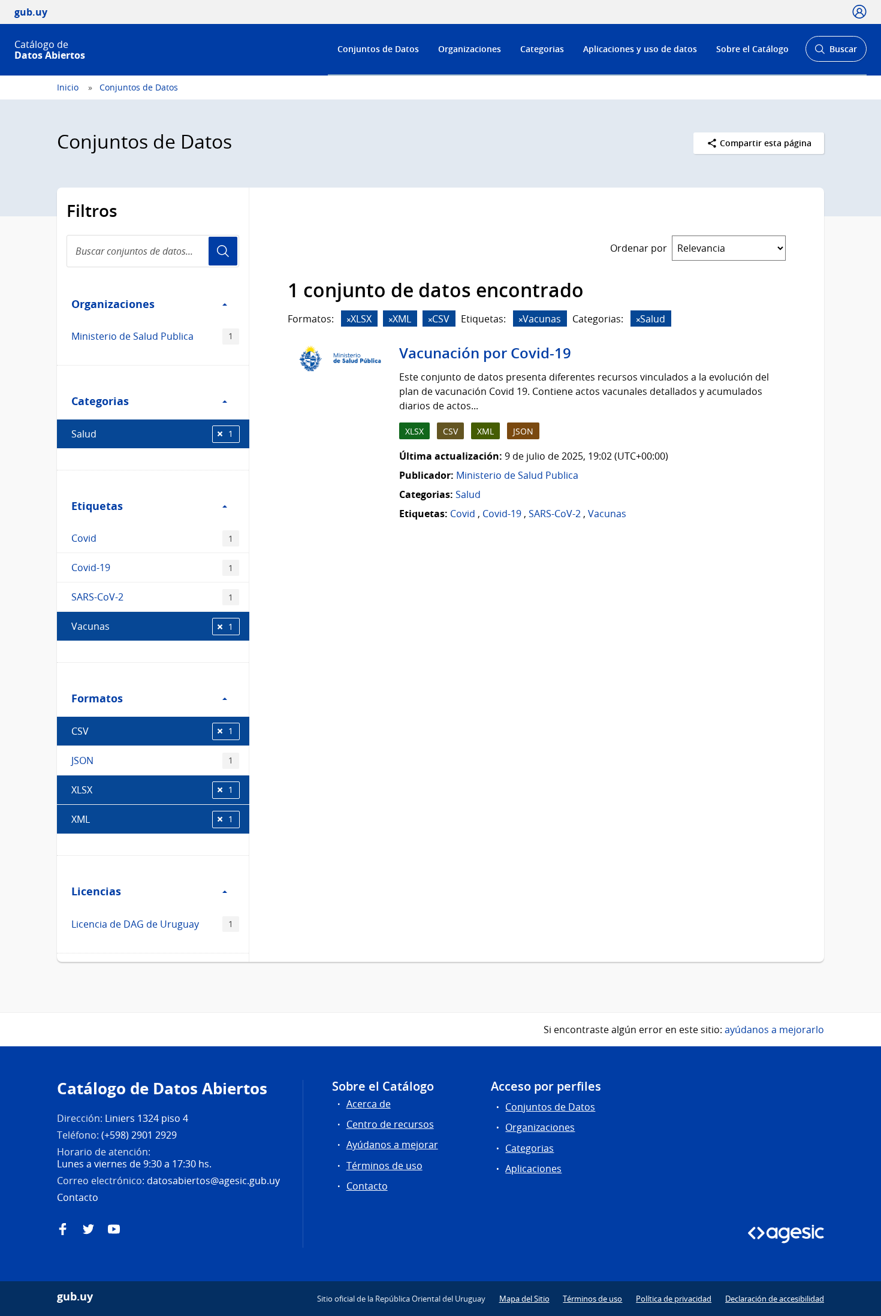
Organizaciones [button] (113, 304)
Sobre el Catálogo (752, 49)
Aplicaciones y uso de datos (640, 49)
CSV (152, 731)
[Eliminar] (349, 319)
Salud (152, 433)
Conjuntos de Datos (378, 49)
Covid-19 (152, 567)
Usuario (223, 251)
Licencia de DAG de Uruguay (152, 924)
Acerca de (368, 1103)
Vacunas (152, 626)
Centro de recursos (390, 1124)
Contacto (367, 1186)
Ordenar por (638, 248)
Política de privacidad (673, 1298)
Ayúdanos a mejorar (392, 1144)
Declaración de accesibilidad (774, 1298)
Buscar (835, 52)
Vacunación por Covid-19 (485, 353)
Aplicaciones (533, 1168)
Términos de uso (384, 1165)
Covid (152, 538)
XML (152, 819)
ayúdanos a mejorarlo (774, 1029)
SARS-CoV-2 (152, 596)
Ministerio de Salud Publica (152, 336)
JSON (152, 760)
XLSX (152, 789)
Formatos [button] (97, 698)
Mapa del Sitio (524, 1298)
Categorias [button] (100, 401)
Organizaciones (469, 49)
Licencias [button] (96, 891)
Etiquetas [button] (97, 506)
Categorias (542, 49)
